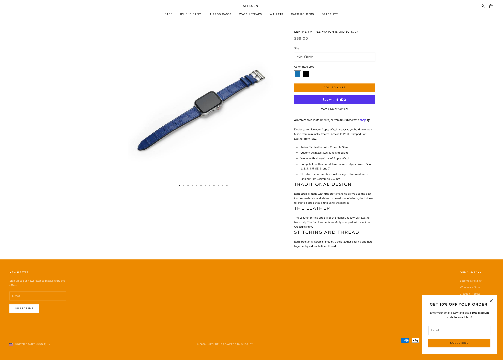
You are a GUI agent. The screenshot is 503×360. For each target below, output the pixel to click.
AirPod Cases (220, 14)
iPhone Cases (191, 14)
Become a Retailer (471, 281)
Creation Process (470, 294)
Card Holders (302, 14)
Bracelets (330, 14)
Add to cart (335, 87)
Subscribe (459, 343)
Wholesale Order (470, 287)
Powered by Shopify (238, 344)
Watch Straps (250, 14)
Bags (168, 14)
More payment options (335, 109)
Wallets (276, 14)
